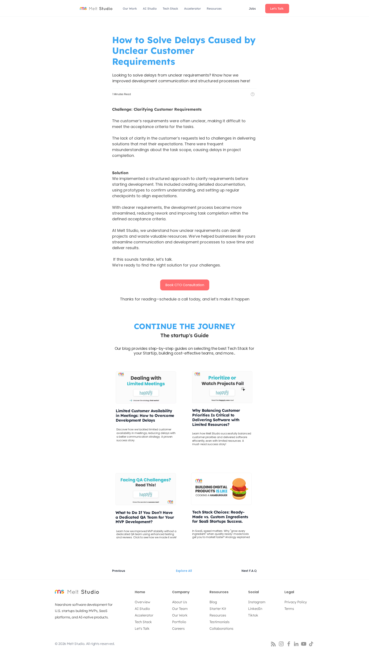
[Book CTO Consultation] (146, 407)
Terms (289, 608)
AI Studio (142, 608)
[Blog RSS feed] (273, 644)
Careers (178, 628)
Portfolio (179, 622)
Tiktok (253, 615)
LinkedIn (255, 608)
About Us (179, 602)
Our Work (179, 615)
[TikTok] (311, 644)
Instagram (256, 602)
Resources (217, 615)
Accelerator (144, 615)
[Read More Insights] (222, 508)
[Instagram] (281, 644)
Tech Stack (143, 622)
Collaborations (221, 628)
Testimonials (219, 622)
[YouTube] (303, 644)
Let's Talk (142, 628)
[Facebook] (289, 644)
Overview (142, 602)
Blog (213, 602)
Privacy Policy (295, 602)
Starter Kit (217, 608)
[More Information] (252, 94)
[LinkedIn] (296, 644)
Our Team (180, 608)
